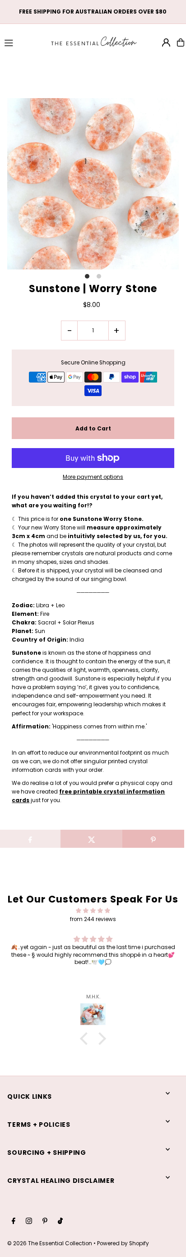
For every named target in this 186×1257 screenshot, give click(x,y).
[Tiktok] (60, 1221)
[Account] (166, 42)
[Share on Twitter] (91, 839)
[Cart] (180, 42)
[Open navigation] (22, 42)
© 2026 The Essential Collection (49, 1243)
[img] (93, 910)
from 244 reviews (93, 919)
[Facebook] (13, 1221)
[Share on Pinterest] (153, 839)
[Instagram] (29, 1221)
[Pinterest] (44, 1221)
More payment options (93, 477)
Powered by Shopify (123, 1243)
